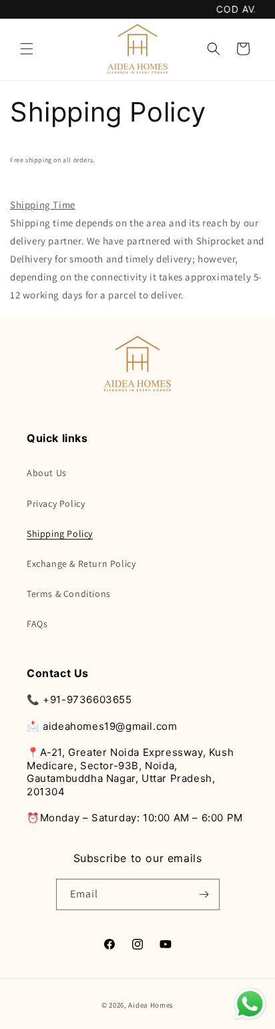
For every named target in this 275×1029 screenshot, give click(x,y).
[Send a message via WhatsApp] (250, 1004)
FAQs (37, 624)
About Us (47, 473)
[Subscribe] (204, 894)
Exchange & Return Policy (81, 564)
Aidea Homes (151, 1005)
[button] (26, 48)
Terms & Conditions (69, 594)
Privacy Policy (56, 503)
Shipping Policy (60, 534)
